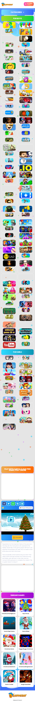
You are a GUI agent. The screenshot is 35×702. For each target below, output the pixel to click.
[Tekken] (25, 306)
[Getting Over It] (9, 141)
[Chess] (26, 66)
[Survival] (9, 299)
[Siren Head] (26, 270)
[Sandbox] (26, 256)
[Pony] (26, 399)
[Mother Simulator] (9, 393)
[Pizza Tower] (26, 216)
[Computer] (9, 88)
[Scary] (9, 265)
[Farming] (9, 379)
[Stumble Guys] (9, 293)
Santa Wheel (25, 631)
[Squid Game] (9, 286)
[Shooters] (9, 270)
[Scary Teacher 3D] (25, 265)
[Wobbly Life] (26, 338)
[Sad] (9, 259)
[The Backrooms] (9, 318)
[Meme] (25, 190)
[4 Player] (25, 27)
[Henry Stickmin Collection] (25, 163)
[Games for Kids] (25, 388)
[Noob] (25, 211)
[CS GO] (9, 93)
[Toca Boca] (25, 422)
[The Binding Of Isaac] (25, 320)
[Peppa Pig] (9, 402)
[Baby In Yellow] (25, 41)
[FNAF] (9, 122)
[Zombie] (26, 345)
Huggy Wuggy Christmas (26, 649)
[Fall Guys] (26, 107)
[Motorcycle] (26, 202)
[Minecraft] (9, 195)
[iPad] (9, 177)
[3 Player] (9, 27)
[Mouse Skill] (9, 211)
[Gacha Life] (9, 388)
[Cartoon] (25, 61)
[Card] (9, 59)
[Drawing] (9, 374)
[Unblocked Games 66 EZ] (9, 333)
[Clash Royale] (9, 79)
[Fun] (9, 129)
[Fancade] (9, 113)
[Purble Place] (9, 406)
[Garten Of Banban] (9, 134)
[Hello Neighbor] (9, 161)
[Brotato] (9, 52)
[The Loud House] (9, 327)
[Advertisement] (17, 448)
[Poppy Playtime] (25, 231)
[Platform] (25, 224)
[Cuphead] (25, 95)
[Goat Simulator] (26, 141)
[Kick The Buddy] (9, 182)
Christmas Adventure (9, 666)
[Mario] (25, 184)
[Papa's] (25, 395)
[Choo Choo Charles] (9, 73)
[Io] (25, 170)
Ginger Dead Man (26, 684)
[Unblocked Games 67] (25, 333)
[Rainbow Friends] (9, 245)
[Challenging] (9, 68)
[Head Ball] (25, 156)
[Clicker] (25, 82)
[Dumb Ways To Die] (9, 107)
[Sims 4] (9, 415)
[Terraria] (9, 313)
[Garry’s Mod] (26, 127)
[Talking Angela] (26, 413)
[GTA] (9, 150)
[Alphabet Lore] (25, 34)
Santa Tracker (9, 684)
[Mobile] (25, 197)
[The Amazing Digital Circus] (26, 311)
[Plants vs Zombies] (9, 224)
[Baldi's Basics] (9, 45)
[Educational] (25, 374)
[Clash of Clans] (26, 73)
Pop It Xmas (26, 613)
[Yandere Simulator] (9, 429)
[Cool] (25, 88)
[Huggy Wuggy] (9, 168)
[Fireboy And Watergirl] (25, 116)
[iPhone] (25, 177)
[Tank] (9, 304)
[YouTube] (9, 347)
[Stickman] (26, 284)
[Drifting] (9, 100)
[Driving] (25, 102)
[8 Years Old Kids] (9, 32)
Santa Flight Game (9, 631)
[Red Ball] (25, 245)
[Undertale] (9, 340)
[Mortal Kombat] (9, 202)
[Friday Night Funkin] (25, 122)
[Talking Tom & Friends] (26, 297)
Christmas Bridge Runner (26, 666)
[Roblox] (25, 252)
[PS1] (9, 236)
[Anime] (9, 359)
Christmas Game (9, 649)
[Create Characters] (9, 368)
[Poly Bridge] (9, 229)
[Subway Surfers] (25, 293)
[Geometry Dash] (26, 134)
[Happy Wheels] (9, 154)
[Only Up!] (9, 216)
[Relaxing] (9, 252)
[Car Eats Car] (25, 54)
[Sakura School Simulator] (26, 406)
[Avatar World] (26, 359)
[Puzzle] (25, 238)
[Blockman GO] (26, 45)
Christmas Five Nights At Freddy (10, 613)
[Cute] (25, 368)
